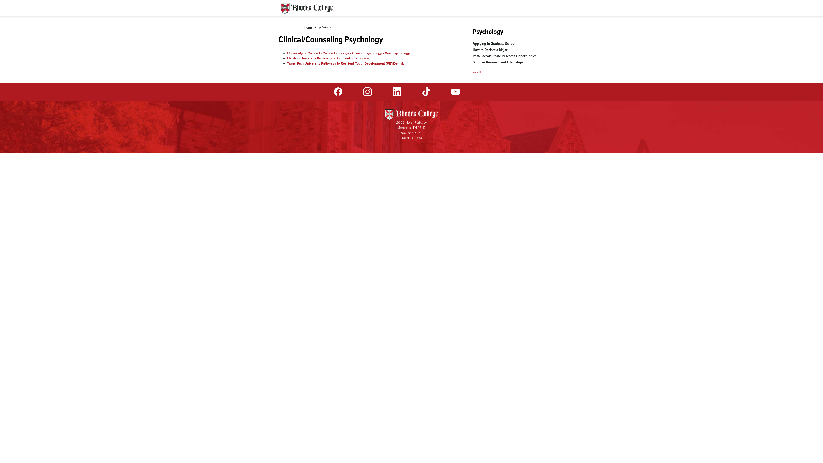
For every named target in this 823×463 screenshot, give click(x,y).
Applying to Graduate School (494, 43)
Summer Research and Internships (498, 62)
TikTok (426, 91)
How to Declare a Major (490, 50)
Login (477, 71)
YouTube (455, 91)
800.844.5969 (411, 132)
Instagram (367, 91)
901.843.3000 (411, 137)
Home (308, 27)
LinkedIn (397, 91)
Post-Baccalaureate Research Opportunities (504, 56)
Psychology (323, 27)
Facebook (338, 91)
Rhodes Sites (307, 8)
